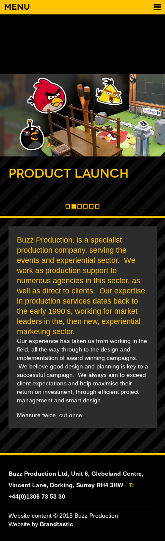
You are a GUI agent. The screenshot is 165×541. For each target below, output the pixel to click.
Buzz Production (82, 44)
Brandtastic (56, 524)
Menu (17, 7)
